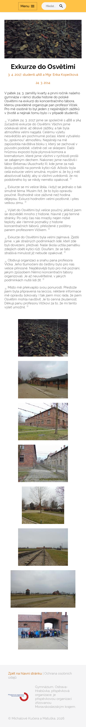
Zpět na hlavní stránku (25, 673)
